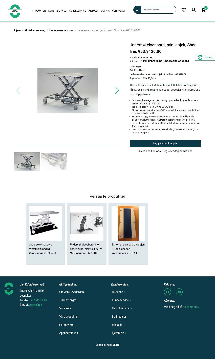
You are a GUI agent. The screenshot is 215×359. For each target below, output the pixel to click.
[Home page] (15, 11)
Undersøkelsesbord (61, 30)
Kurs (51, 10)
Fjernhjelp (118, 333)
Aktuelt (93, 10)
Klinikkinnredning (35, 30)
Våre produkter (68, 316)
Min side (117, 325)
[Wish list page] (184, 10)
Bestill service (121, 308)
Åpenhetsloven (68, 333)
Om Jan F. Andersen (71, 292)
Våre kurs (65, 308)
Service (61, 10)
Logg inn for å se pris (165, 143)
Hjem (17, 30)
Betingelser (119, 316)
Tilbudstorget (67, 300)
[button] (117, 90)
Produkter (39, 10)
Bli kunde (117, 292)
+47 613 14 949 (39, 300)
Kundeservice (77, 10)
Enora (116, 344)
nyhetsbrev (192, 307)
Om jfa (105, 10)
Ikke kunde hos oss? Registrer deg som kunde (165, 151)
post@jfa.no (35, 304)
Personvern (66, 325)
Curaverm (118, 10)
